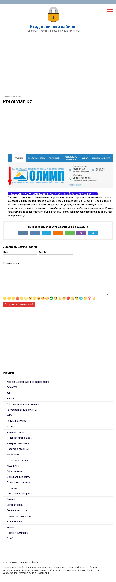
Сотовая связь (15, 504)
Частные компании (17, 532)
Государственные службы (22, 409)
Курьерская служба (18, 460)
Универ (11, 527)
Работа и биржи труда (19, 493)
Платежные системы (19, 482)
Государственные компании (23, 404)
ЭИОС (10, 538)
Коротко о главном (18, 448)
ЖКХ (9, 415)
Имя (6, 252)
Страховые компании (19, 516)
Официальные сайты (19, 476)
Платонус (12, 488)
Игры (10, 426)
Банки (10, 398)
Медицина (13, 465)
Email (42, 252)
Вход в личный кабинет (53, 26)
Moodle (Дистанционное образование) (28, 381)
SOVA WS (12, 387)
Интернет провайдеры (19, 437)
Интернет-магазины (18, 443)
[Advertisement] (58, 67)
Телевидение (14, 521)
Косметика (13, 454)
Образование (14, 471)
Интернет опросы (17, 432)
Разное (11, 499)
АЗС (9, 393)
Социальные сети (17, 510)
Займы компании (16, 421)
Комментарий (11, 263)
